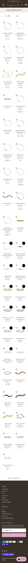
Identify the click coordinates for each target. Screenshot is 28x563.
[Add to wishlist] (3, 22)
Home (9, 478)
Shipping (4, 511)
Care (3, 509)
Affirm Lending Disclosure (8, 518)
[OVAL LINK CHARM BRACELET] (20, 416)
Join (14, 535)
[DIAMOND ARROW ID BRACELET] (20, 196)
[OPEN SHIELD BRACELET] (20, 172)
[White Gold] (8, 39)
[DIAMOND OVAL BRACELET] (20, 147)
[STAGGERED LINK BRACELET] (7, 290)
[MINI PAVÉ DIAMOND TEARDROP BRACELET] (20, 123)
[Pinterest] (6, 551)
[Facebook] (2, 551)
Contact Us (4, 491)
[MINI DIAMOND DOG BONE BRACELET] (7, 147)
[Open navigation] (3, 5)
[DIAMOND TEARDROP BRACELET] (7, 26)
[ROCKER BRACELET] (7, 196)
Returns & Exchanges (7, 513)
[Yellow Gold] (6, 39)
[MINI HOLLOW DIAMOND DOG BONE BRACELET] (7, 220)
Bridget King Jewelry (14, 558)
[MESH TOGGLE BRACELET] (7, 395)
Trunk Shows (5, 495)
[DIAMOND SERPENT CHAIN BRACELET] (20, 352)
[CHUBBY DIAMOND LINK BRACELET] (20, 437)
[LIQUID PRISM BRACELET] (20, 220)
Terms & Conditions (6, 502)
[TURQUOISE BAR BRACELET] (7, 269)
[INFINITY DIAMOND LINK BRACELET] (7, 437)
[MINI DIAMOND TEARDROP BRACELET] (20, 26)
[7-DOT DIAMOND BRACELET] (20, 50)
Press (3, 493)
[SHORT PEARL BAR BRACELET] (7, 123)
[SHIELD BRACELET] (7, 172)
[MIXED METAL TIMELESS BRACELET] (7, 352)
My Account (4, 516)
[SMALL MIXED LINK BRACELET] (20, 331)
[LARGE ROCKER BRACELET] (20, 395)
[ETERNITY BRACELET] (7, 373)
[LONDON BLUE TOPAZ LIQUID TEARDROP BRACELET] (20, 246)
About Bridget (5, 489)
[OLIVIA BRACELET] (7, 99)
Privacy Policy (5, 499)
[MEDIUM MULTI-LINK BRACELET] (7, 310)
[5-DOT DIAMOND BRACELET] (7, 50)
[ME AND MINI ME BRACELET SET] (7, 74)
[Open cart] (25, 5)
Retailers (4, 497)
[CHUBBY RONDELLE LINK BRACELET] (20, 310)
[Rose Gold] (20, 39)
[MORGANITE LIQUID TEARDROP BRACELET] (20, 269)
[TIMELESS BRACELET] (7, 458)
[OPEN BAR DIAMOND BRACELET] (20, 99)
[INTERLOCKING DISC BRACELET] (20, 290)
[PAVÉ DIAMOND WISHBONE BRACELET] (7, 246)
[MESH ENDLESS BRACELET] (20, 74)
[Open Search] (18, 5)
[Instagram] (4, 551)
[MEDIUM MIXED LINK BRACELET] (7, 331)
